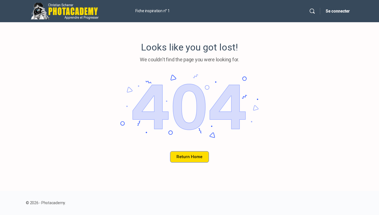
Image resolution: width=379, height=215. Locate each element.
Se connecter (338, 11)
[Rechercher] (312, 11)
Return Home (189, 156)
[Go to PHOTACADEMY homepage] (74, 10)
